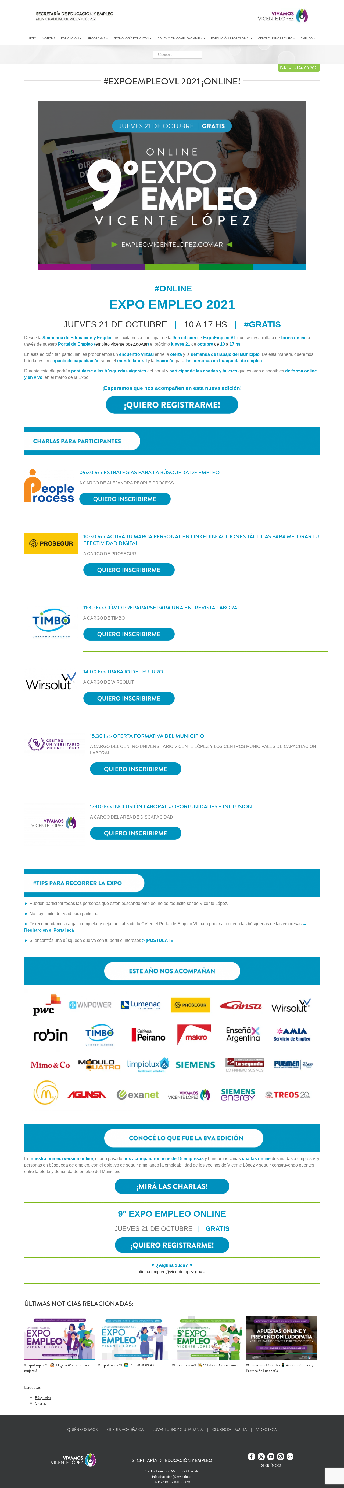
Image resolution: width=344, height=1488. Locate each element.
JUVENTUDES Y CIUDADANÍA (178, 1429)
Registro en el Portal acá (49, 930)
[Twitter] (261, 1456)
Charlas (40, 1403)
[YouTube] (270, 1456)
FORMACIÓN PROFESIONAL (230, 38)
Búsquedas (43, 1397)
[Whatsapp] (290, 1456)
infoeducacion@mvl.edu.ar (172, 1476)
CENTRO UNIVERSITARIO (275, 38)
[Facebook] (251, 1456)
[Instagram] (280, 1456)
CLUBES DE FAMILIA (229, 1429)
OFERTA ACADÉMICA (125, 1429)
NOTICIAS (48, 38)
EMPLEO (307, 38)
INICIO (31, 38)
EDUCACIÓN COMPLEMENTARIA (180, 38)
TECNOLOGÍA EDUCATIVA (132, 38)
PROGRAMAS (96, 38)
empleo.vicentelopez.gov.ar (121, 344)
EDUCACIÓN (70, 38)
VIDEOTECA (266, 1429)
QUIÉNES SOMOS (82, 1429)
